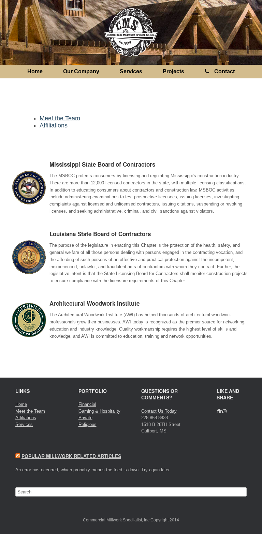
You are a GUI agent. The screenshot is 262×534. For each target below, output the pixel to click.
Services (131, 71)
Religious (87, 424)
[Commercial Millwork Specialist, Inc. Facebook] (218, 411)
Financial (87, 404)
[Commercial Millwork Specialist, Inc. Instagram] (225, 411)
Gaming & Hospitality (99, 411)
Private (85, 417)
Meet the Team (60, 118)
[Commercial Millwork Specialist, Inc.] (131, 32)
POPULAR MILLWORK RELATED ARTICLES (71, 456)
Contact (224, 71)
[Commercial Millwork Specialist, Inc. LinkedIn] (221, 411)
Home (35, 71)
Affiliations (54, 125)
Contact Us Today (159, 411)
